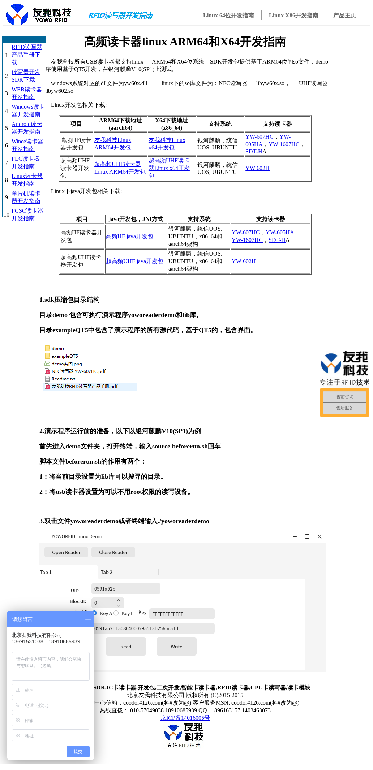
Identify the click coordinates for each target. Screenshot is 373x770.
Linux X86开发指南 (293, 15)
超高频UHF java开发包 (134, 261)
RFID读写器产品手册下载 (27, 54)
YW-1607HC (284, 144)
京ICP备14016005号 (185, 718)
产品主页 (344, 15)
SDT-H (253, 151)
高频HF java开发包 (129, 236)
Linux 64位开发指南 (228, 15)
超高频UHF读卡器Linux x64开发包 (169, 168)
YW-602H (257, 168)
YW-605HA (280, 232)
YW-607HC (259, 137)
